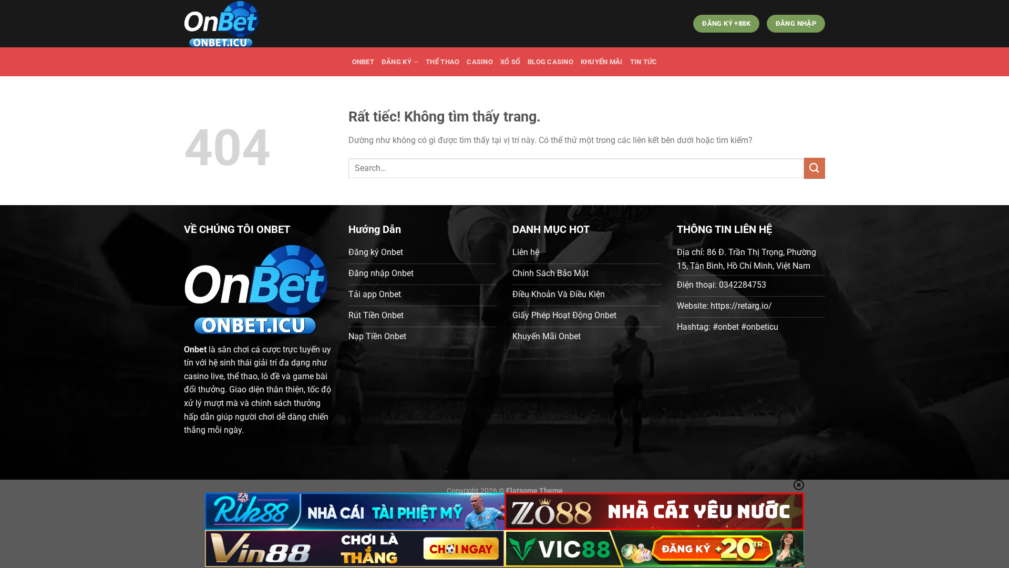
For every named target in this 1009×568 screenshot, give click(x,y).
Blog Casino (550, 62)
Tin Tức (643, 62)
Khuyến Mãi (602, 62)
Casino (480, 62)
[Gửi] (814, 168)
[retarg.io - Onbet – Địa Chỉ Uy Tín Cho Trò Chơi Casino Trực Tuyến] (236, 23)
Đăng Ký (396, 62)
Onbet (363, 62)
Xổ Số (510, 62)
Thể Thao (442, 62)
